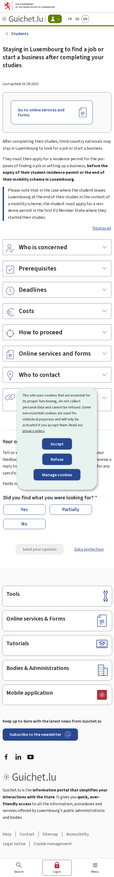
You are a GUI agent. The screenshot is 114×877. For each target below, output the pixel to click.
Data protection (89, 549)
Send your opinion (40, 549)
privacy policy (34, 430)
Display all (102, 228)
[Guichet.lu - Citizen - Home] (22, 19)
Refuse (57, 459)
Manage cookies (57, 475)
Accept (57, 444)
